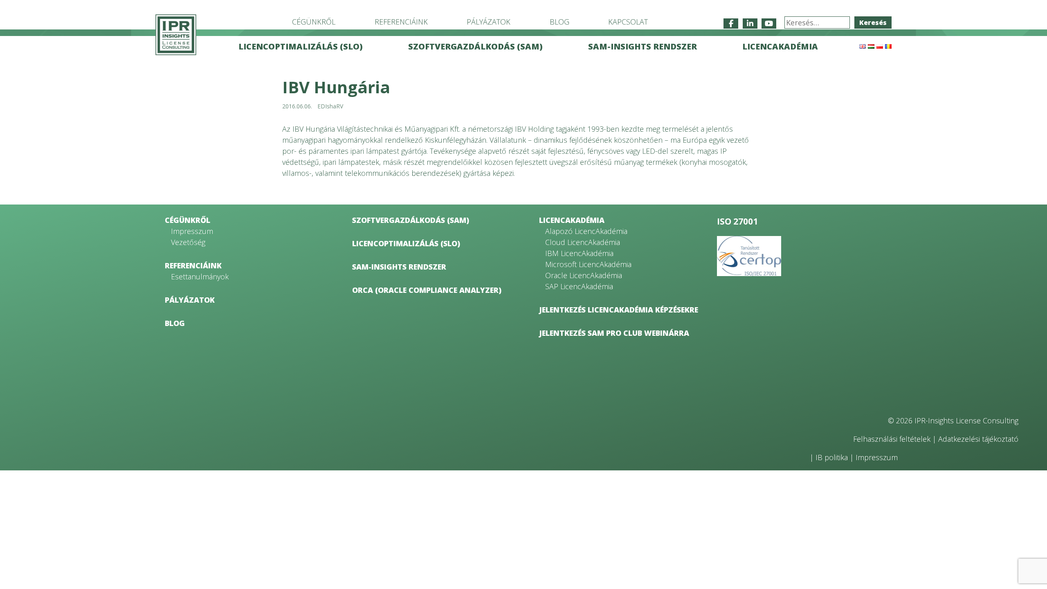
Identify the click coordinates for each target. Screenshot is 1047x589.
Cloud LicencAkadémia (582, 242)
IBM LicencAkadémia (579, 253)
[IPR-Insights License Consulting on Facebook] (730, 23)
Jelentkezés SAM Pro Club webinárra (614, 333)
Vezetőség (188, 242)
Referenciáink (401, 22)
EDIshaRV (330, 106)
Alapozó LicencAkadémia (586, 231)
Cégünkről (313, 22)
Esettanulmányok (200, 276)
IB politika (832, 457)
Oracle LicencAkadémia (583, 275)
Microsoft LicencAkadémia (588, 264)
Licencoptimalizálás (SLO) (300, 46)
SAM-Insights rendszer (642, 46)
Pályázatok (488, 22)
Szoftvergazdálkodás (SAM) (475, 46)
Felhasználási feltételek (891, 439)
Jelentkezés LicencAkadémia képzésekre (618, 310)
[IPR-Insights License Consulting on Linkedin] (750, 23)
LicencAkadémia (780, 46)
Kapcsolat (628, 22)
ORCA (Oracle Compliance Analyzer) (426, 290)
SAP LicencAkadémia (579, 286)
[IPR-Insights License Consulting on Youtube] (769, 23)
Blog (559, 22)
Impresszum (192, 231)
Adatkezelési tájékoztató (978, 439)
